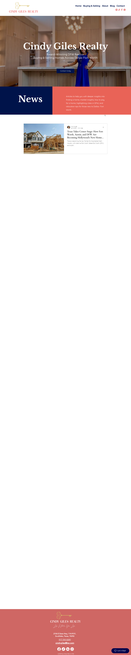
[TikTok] (63, 649)
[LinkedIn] (68, 649)
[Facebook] (59, 649)
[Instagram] (72, 649)
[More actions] (104, 127)
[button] (105, 116)
